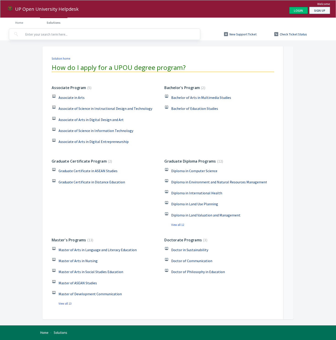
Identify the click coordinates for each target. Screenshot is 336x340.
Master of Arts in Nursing (78, 260)
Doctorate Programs (185, 239)
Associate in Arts (72, 97)
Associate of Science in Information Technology (96, 130)
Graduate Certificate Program (81, 161)
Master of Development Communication (90, 294)
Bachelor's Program (184, 87)
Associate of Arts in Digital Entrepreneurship (94, 141)
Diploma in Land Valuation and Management (205, 215)
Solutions (54, 23)
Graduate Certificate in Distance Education (92, 182)
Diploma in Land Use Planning (194, 204)
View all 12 (177, 225)
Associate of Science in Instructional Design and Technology (105, 108)
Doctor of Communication (191, 260)
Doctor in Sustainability (189, 250)
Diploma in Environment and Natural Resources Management (219, 182)
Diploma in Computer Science (194, 171)
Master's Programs (72, 239)
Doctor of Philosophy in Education (198, 271)
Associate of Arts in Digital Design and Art (91, 119)
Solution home (61, 59)
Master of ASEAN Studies (78, 283)
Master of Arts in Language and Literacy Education (98, 250)
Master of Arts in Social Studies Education (91, 271)
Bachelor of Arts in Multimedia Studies (201, 97)
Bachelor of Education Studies (194, 108)
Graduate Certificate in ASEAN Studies (88, 171)
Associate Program (71, 87)
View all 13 (65, 304)
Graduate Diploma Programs (193, 161)
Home (19, 23)
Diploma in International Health (196, 193)
